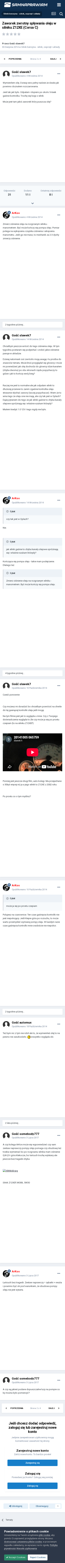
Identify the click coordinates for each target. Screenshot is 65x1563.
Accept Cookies (16, 1557)
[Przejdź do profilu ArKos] (6, 215)
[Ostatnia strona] (60, 59)
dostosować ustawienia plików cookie (23, 1541)
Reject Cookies (38, 1557)
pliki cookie (44, 1535)
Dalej (53, 59)
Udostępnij (16, 1506)
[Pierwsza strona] (4, 59)
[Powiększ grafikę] (29, 1037)
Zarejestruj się (32, 1463)
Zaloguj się (32, 1485)
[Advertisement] (32, 144)
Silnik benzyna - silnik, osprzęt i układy (40, 47)
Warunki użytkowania (26, 1548)
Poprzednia (15, 59)
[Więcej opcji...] (58, 74)
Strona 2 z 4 (36, 59)
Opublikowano (27, 76)
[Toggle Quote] (7, 511)
